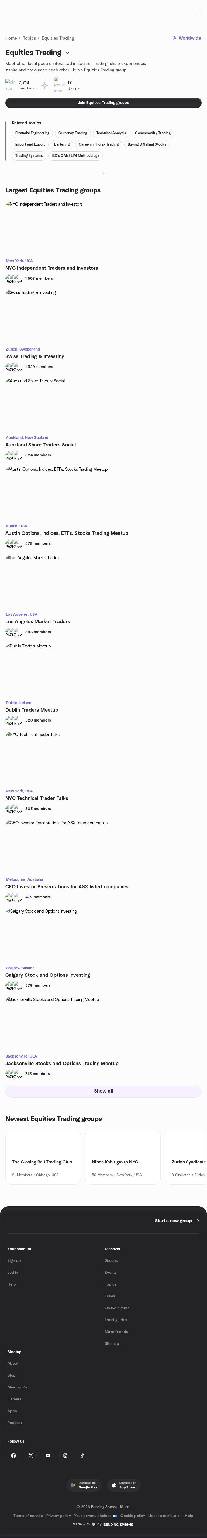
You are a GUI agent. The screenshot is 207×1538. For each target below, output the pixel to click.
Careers (15, 1399)
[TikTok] (82, 1455)
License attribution (165, 1516)
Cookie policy (132, 1516)
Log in (13, 1272)
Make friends (116, 1332)
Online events (117, 1308)
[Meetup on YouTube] (48, 1455)
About (13, 1364)
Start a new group (173, 1221)
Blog (11, 1375)
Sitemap (112, 1344)
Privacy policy (58, 1516)
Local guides (116, 1320)
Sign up (14, 1261)
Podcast (15, 1423)
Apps (12, 1411)
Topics (29, 38)
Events (111, 1272)
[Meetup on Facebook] (13, 1455)
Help (12, 1284)
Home (11, 38)
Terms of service (28, 1516)
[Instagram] (65, 1455)
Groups (111, 1261)
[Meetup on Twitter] (31, 1455)
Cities (110, 1296)
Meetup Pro (18, 1387)
